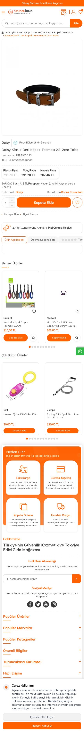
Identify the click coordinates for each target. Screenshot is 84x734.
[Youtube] (46, 604)
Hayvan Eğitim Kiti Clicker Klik (20, 414)
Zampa (51, 409)
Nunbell (8, 317)
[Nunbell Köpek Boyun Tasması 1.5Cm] (20, 293)
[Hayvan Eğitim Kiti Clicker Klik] (20, 385)
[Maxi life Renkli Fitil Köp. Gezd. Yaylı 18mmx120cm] (63, 293)
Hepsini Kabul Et (42, 725)
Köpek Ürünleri (42, 32)
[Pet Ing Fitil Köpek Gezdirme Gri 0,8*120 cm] (63, 385)
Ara (76, 23)
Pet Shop (24, 32)
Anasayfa (10, 32)
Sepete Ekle (44, 202)
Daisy (6, 142)
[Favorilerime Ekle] (34, 311)
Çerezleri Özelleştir (42, 717)
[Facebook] (30, 604)
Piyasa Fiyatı (10, 170)
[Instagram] (54, 604)
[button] (30, 347)
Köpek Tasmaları (63, 32)
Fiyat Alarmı (30, 214)
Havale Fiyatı (48, 170)
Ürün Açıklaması (14, 239)
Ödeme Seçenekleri (43, 239)
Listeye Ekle (11, 214)
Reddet (53, 701)
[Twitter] (38, 604)
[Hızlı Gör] (33, 337)
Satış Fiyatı (29, 170)
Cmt (6, 409)
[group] (42, 87)
